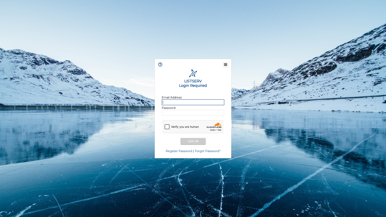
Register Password (179, 151)
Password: (169, 108)
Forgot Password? (208, 151)
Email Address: (172, 97)
